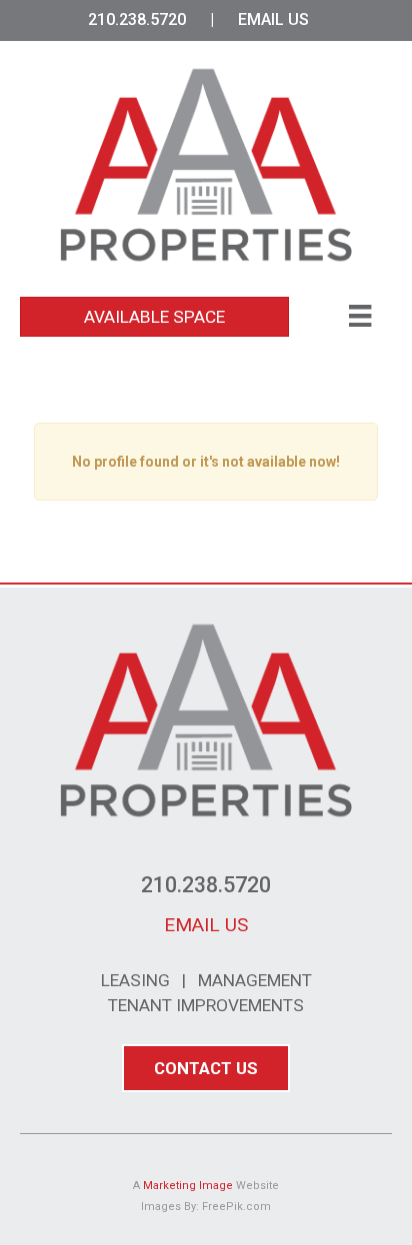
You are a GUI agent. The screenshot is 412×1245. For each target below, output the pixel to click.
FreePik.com (236, 1206)
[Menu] (360, 316)
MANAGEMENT (255, 980)
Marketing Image (188, 1185)
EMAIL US (273, 19)
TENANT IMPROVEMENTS (206, 1005)
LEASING (135, 980)
